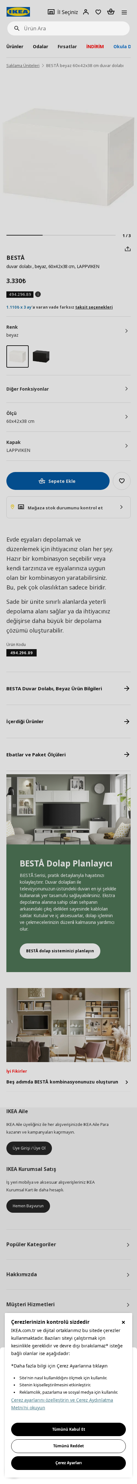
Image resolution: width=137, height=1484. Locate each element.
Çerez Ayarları (68, 1462)
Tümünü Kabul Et (68, 1429)
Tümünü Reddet (68, 1446)
